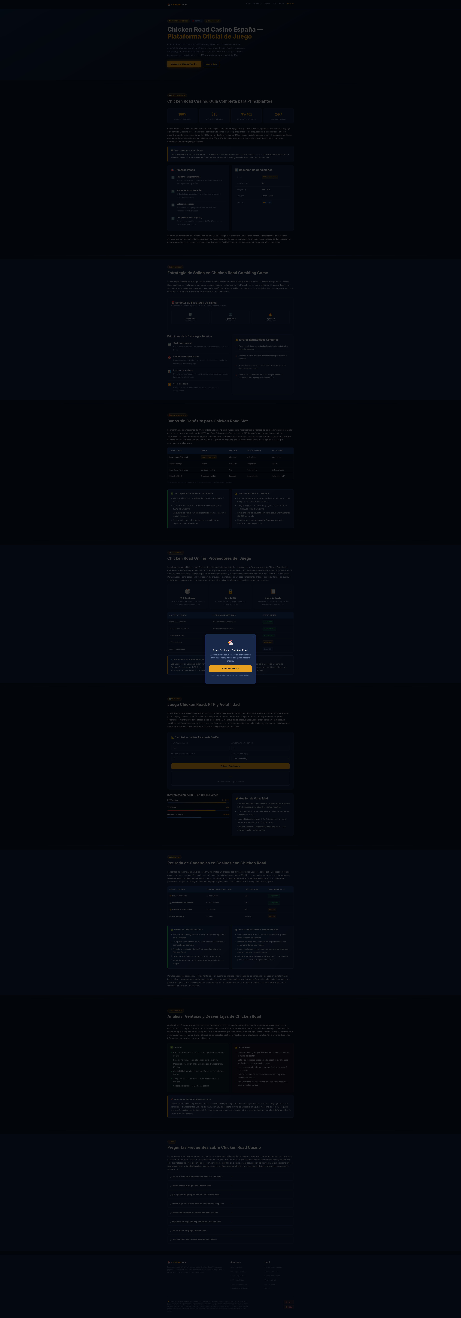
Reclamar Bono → (230, 668)
